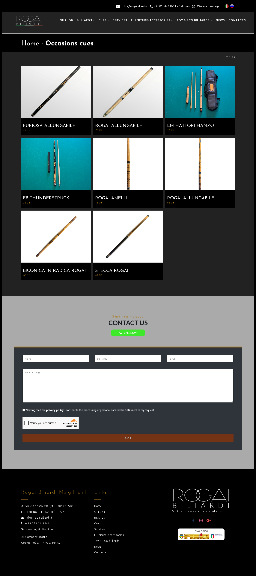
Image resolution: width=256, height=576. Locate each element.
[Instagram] (201, 520)
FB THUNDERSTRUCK (46, 198)
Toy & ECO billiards (107, 540)
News (220, 20)
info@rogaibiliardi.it (39, 517)
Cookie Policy (30, 542)
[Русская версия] (232, 6)
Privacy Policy (51, 542)
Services (120, 20)
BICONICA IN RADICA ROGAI (54, 271)
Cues (231, 57)
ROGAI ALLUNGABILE (118, 126)
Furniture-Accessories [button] (151, 20)
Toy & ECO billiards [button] (193, 20)
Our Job (66, 20)
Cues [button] (103, 20)
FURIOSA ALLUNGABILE (49, 126)
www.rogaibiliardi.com (40, 529)
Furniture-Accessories (109, 535)
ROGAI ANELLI (111, 198)
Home (98, 506)
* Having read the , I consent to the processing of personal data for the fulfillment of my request (89, 410)
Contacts (237, 20)
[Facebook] (193, 520)
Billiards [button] (85, 20)
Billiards (99, 517)
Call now (129, 332)
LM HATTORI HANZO (190, 126)
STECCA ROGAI (111, 271)
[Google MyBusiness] (209, 520)
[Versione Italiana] (227, 6)
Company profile (36, 536)
